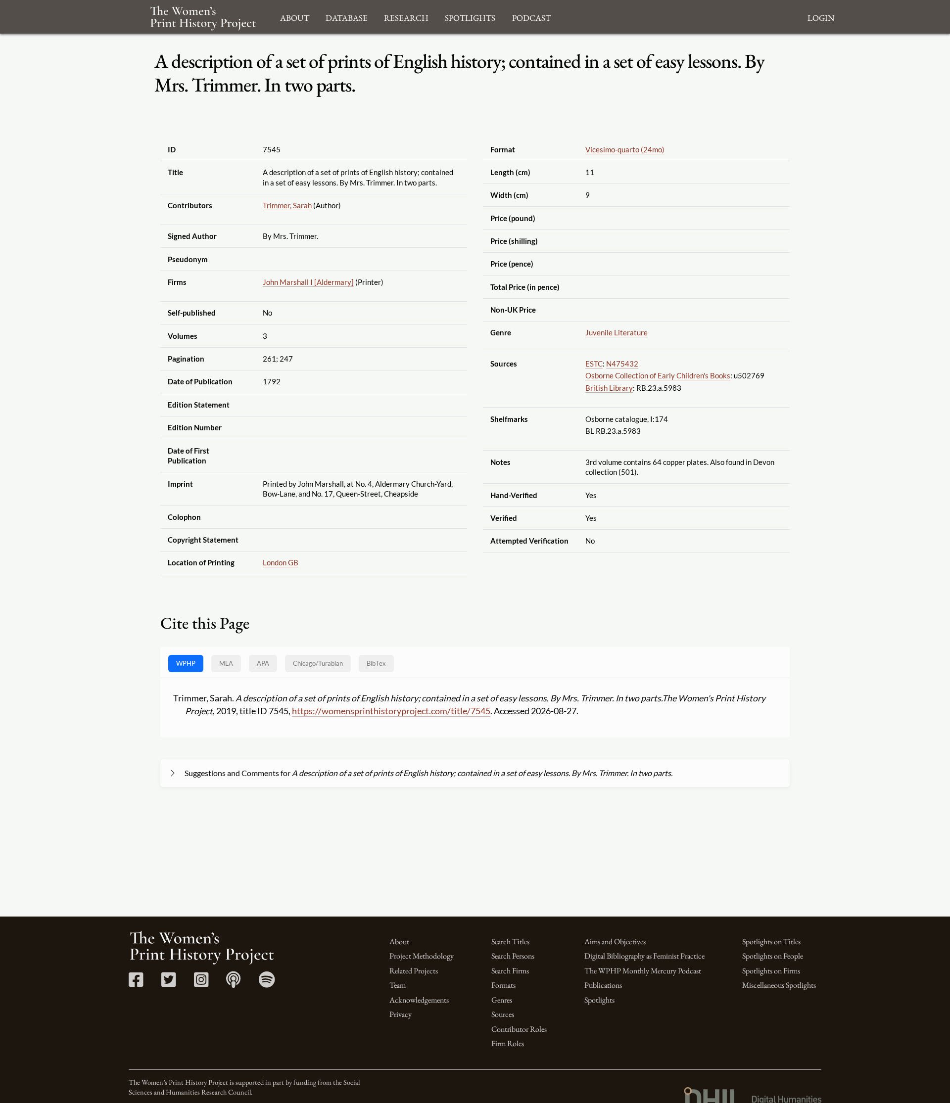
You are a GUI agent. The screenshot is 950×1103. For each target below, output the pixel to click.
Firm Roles (507, 1043)
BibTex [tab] (376, 663)
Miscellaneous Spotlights (779, 985)
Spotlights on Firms (771, 970)
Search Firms (510, 970)
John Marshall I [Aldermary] (308, 281)
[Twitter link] (168, 983)
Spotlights (599, 1000)
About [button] (294, 16)
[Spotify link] (267, 983)
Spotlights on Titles (771, 941)
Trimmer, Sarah (287, 205)
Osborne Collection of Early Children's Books (657, 375)
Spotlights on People (772, 956)
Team (397, 985)
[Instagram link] (201, 983)
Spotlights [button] (470, 16)
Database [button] (347, 16)
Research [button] (406, 16)
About (399, 941)
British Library (609, 387)
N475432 (622, 363)
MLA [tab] (226, 663)
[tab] (318, 663)
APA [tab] (263, 663)
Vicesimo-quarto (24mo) (625, 149)
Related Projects (413, 970)
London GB (280, 562)
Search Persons (512, 956)
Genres (501, 1000)
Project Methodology (421, 956)
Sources (502, 1014)
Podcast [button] (531, 16)
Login (821, 16)
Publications (603, 985)
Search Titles (510, 941)
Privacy (400, 1014)
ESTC (594, 363)
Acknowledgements (419, 1000)
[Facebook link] (136, 983)
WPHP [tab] (185, 663)
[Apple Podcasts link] (233, 983)
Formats (503, 985)
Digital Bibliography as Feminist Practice (644, 956)
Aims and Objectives (615, 941)
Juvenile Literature (616, 332)
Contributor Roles (519, 1029)
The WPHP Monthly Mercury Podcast (642, 970)
